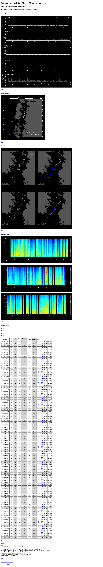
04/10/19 (2, 333)
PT (38, 345)
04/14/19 (2, 543)
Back (2, 89)
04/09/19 (2, 330)
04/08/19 (2, 328)
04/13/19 (2, 540)
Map (42, 341)
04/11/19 (2, 335)
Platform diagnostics (5, 564)
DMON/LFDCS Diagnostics (7, 562)
